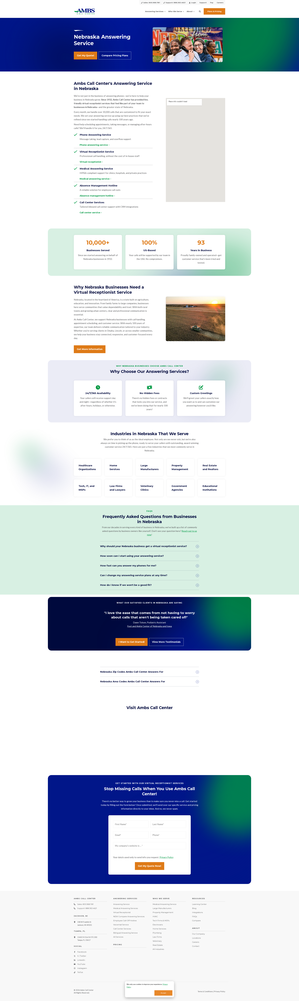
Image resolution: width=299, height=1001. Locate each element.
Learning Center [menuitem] (199, 904)
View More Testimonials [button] (166, 642)
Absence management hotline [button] (96, 196)
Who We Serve (175, 11)
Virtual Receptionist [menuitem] (122, 912)
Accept (163, 993)
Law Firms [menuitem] (157, 937)
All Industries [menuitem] (158, 949)
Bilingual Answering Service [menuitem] (125, 933)
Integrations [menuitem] (197, 912)
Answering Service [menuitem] (121, 904)
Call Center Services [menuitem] (122, 929)
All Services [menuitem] (118, 937)
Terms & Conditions (205, 991)
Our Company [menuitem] (198, 934)
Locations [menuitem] (196, 938)
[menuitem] (150, 2)
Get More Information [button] (89, 349)
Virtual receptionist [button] (90, 162)
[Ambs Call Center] (90, 11)
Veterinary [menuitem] (157, 941)
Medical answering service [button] (95, 179)
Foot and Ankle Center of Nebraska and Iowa (149, 626)
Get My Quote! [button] (85, 55)
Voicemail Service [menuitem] (121, 925)
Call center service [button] (90, 213)
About (189, 11)
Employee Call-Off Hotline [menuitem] (125, 920)
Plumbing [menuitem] (157, 933)
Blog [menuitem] (194, 908)
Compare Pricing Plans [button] (115, 55)
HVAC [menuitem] (155, 916)
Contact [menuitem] (195, 946)
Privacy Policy (166, 857)
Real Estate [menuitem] (158, 945)
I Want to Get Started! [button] (132, 642)
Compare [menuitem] (196, 920)
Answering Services (154, 11)
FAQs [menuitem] (194, 916)
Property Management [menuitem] (163, 912)
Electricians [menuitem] (158, 925)
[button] (200, 11)
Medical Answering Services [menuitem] (125, 908)
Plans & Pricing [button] (214, 11)
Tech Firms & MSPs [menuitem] (161, 920)
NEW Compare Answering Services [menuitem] (128, 916)
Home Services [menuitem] (159, 929)
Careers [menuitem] (195, 942)
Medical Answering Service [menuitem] (164, 904)
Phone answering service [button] (94, 145)
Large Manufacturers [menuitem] (162, 908)
